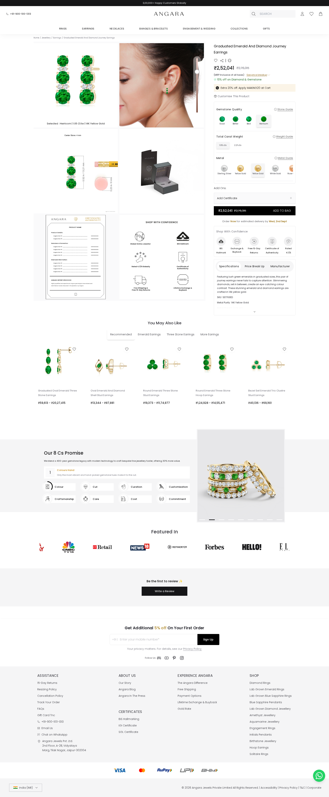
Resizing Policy (47, 689)
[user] (302, 14)
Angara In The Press (132, 696)
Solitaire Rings (259, 754)
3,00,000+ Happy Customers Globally (164, 3)
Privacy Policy (288, 788)
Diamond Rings (260, 683)
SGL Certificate (128, 732)
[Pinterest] (174, 658)
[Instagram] (182, 658)
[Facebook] (159, 658)
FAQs (40, 709)
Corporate (314, 788)
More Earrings (209, 334)
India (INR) (26, 788)
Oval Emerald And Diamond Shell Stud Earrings (108, 393)
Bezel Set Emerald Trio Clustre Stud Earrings (266, 393)
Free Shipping (187, 689)
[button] (76, 85)
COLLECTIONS (239, 28)
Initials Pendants (261, 735)
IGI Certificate (128, 725)
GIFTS (266, 28)
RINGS (63, 28)
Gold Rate (184, 709)
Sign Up (208, 639)
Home (36, 37)
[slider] (197, 85)
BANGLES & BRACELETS (153, 28)
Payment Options (189, 696)
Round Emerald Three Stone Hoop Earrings (213, 393)
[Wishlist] (311, 14)
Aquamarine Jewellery (264, 722)
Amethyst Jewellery (262, 715)
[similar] (230, 60)
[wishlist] (216, 60)
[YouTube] (166, 658)
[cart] (320, 14)
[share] (222, 61)
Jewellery (46, 37)
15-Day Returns (47, 683)
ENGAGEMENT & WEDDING (199, 28)
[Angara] (169, 14)
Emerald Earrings (149, 334)
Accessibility (269, 788)
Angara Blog (127, 689)
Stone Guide (285, 109)
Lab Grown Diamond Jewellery (270, 709)
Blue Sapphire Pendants (266, 702)
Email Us (47, 728)
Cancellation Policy (50, 696)
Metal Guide (285, 158)
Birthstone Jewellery (263, 741)
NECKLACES (117, 28)
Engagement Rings (262, 728)
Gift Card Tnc (46, 715)
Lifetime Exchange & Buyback (197, 702)
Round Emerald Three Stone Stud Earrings (160, 393)
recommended (121, 334)
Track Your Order (48, 702)
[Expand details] (254, 312)
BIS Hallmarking (129, 719)
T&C (302, 788)
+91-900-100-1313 (20, 14)
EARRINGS (88, 28)
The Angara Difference (193, 683)
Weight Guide (284, 136)
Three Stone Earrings (180, 334)
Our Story (125, 683)
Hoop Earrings (259, 747)
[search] (253, 14)
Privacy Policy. (192, 649)
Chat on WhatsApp (54, 735)
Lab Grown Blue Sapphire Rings (271, 696)
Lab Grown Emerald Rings (267, 689)
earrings (57, 37)
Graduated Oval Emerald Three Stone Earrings (57, 393)
